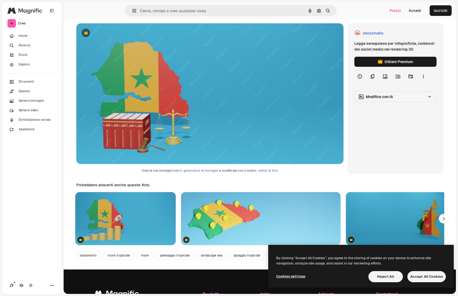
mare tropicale (119, 255)
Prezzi (395, 10)
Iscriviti (440, 10)
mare (145, 255)
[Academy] (21, 285)
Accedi (415, 10)
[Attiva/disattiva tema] (31, 285)
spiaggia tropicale (247, 255)
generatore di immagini (200, 171)
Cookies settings (290, 276)
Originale (111, 33)
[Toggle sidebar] (52, 10)
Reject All (385, 276)
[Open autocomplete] (132, 11)
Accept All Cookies (426, 276)
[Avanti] (443, 218)
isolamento (88, 255)
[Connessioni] (11, 285)
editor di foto (268, 171)
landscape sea (211, 255)
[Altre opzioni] (423, 76)
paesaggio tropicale (175, 255)
